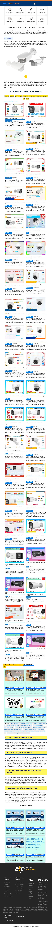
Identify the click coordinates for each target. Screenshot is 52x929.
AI (27, 96)
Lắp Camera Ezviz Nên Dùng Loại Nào (34, 823)
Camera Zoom (31, 888)
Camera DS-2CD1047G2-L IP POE (12, 230)
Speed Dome (39, 96)
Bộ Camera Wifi (8, 894)
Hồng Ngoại (19, 96)
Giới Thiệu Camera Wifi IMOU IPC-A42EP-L (14, 683)
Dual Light (12, 96)
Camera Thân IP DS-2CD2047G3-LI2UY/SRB (33, 621)
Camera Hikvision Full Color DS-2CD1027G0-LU (13, 146)
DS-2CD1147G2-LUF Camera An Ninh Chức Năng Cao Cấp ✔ (14, 285)
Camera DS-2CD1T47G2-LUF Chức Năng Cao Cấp (35, 507)
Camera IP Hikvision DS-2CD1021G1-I (34, 119)
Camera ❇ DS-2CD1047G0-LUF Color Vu (35, 202)
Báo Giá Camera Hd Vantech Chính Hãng (14, 710)
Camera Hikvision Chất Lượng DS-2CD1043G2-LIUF (34, 174)
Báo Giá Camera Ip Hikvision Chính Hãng (35, 710)
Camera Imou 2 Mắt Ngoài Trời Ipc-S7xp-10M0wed (19, 733)
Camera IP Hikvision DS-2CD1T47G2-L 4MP (14, 507)
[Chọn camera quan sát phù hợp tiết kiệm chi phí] (46, 15)
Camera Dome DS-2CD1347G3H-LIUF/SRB (14, 396)
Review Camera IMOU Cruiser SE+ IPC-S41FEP (14, 731)
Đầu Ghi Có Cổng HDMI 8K (10, 101)
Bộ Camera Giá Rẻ (8, 896)
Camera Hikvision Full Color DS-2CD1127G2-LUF (34, 257)
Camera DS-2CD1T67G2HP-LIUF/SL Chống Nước (14, 565)
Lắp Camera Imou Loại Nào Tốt (13, 850)
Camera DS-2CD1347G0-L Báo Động (13, 341)
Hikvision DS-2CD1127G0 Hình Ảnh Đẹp (35, 230)
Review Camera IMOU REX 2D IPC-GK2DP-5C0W (33, 729)
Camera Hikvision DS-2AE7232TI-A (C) (14, 118)
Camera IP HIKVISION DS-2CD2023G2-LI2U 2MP (35, 563)
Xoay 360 (34, 96)
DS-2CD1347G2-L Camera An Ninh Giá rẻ (14, 368)
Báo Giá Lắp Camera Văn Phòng (33, 850)
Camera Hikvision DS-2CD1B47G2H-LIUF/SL (13, 423)
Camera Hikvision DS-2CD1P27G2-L (13, 450)
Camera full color (31, 897)
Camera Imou (18, 890)
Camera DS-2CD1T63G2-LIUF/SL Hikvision (35, 535)
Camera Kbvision (19, 884)
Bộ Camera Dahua (7, 890)
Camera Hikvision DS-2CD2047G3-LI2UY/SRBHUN (13, 651)
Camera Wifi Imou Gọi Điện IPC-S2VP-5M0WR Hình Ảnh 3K (19, 725)
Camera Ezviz (18, 893)
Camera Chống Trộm (31, 893)
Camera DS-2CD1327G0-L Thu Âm (34, 285)
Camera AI (31, 883)
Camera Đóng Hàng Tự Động (12, 823)
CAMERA (11, 3)
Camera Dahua (19, 886)
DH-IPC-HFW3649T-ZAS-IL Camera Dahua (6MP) (21, 723)
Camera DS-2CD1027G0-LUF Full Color (35, 146)
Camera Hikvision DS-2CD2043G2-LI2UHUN (34, 595)
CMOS (30, 96)
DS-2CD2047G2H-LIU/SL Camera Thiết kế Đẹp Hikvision (14, 621)
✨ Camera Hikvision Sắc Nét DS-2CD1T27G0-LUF (12, 479)
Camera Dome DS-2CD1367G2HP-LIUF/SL (35, 396)
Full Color (24, 96)
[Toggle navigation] (49, 3)
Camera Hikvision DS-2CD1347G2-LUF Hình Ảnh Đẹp (35, 368)
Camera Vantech (19, 888)
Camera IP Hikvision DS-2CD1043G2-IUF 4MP (14, 174)
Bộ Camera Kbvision (7, 887)
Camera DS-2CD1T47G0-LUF (32, 479)
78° (15, 96)
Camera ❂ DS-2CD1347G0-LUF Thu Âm (35, 341)
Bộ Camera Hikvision (7, 883)
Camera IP (31, 885)
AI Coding (45, 96)
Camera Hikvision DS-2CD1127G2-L (13, 257)
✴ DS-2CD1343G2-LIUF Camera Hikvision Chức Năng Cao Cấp (35, 313)
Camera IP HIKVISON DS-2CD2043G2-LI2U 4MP (14, 593)
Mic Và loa (7, 96)
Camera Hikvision (19, 882)
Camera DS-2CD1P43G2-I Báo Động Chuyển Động (34, 451)
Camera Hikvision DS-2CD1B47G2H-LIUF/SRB (34, 423)
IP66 (24, 98)
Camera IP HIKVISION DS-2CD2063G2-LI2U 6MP (35, 649)
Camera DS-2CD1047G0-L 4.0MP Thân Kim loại (14, 202)
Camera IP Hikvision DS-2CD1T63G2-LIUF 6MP (14, 535)
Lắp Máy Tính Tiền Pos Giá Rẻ (32, 683)
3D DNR (27, 98)
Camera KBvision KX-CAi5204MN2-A (23, 727)
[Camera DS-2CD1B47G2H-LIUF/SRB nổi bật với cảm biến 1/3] (36, 414)
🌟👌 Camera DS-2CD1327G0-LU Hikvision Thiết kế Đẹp (14, 313)
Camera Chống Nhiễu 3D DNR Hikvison (26, 27)
